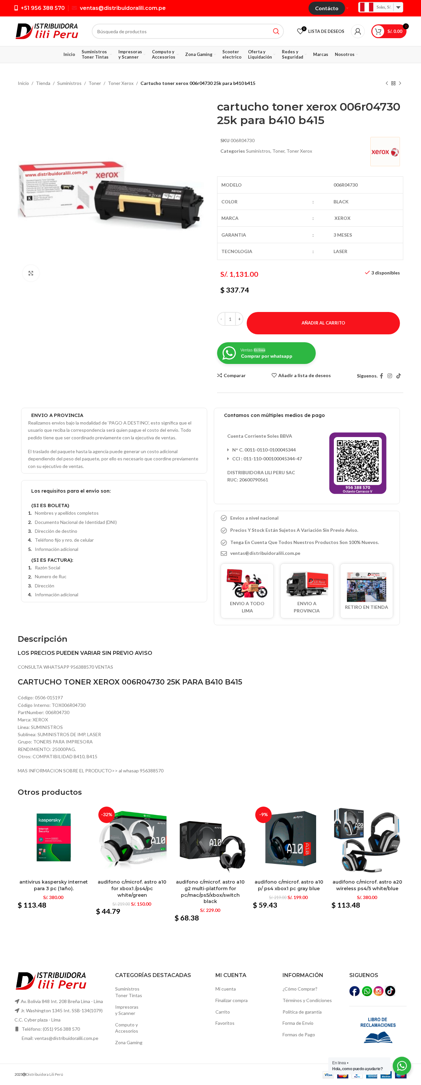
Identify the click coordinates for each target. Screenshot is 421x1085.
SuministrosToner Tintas (128, 992)
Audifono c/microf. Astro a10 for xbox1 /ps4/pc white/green (132, 888)
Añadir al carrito (323, 322)
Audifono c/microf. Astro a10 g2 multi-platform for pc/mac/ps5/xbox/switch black (210, 891)
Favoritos (225, 1023)
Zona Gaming (128, 1042)
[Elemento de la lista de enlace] (307, 553)
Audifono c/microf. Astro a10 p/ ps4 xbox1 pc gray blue (289, 885)
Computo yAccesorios (126, 1028)
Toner (94, 83)
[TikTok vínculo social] (398, 376)
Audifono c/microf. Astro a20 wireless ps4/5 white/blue (367, 885)
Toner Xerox (121, 83)
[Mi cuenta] (358, 31)
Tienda (43, 83)
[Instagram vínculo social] (389, 376)
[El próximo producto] (400, 83)
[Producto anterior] (387, 83)
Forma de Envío (298, 1023)
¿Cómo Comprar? (300, 989)
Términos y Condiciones (307, 1000)
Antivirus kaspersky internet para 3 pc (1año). (53, 885)
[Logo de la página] (46, 31)
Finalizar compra (231, 1000)
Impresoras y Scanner (126, 1010)
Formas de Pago (299, 1034)
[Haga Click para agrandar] (31, 273)
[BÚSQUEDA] (276, 31)
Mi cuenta (225, 989)
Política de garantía (302, 1012)
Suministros (69, 83)
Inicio (23, 83)
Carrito (222, 1012)
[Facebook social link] (381, 376)
